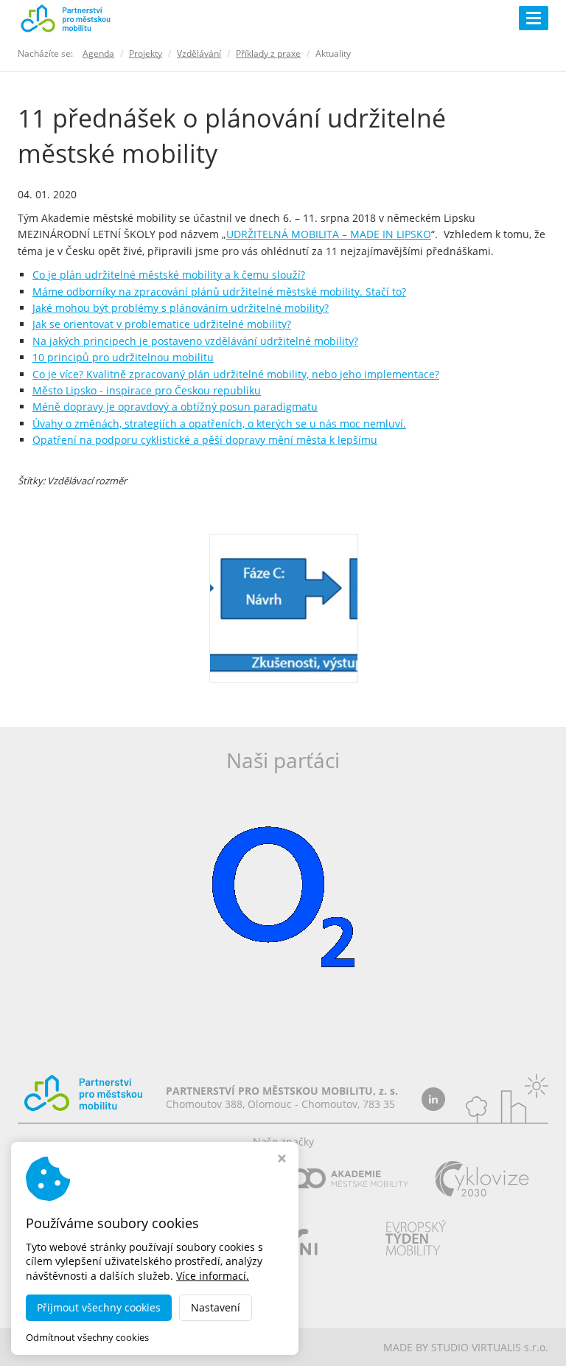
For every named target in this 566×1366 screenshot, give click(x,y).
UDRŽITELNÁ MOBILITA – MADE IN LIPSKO (328, 234)
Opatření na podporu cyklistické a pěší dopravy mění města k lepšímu (204, 440)
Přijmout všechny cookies (99, 1307)
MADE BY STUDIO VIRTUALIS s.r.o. (465, 1347)
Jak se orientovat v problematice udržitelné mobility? (161, 324)
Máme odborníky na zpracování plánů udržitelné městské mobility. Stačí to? (219, 292)
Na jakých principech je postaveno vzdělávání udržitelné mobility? (195, 341)
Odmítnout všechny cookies (87, 1337)
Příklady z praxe (268, 53)
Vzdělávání (199, 53)
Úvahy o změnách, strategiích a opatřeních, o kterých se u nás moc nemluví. (219, 424)
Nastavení (215, 1307)
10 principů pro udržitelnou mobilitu (123, 357)
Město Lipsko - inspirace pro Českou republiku (146, 390)
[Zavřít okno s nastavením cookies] (282, 1160)
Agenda (98, 53)
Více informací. (212, 1276)
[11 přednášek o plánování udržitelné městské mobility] (283, 606)
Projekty (145, 53)
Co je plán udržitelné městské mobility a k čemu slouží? (168, 275)
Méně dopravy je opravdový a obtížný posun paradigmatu (175, 407)
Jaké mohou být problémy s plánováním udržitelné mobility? (180, 308)
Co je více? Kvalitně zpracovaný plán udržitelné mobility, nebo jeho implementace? (235, 374)
